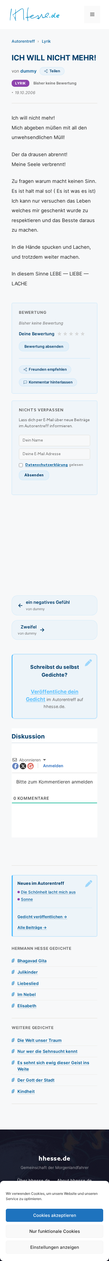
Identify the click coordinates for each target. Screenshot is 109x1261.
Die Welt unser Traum (39, 1040)
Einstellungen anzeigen (54, 1247)
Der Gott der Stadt (35, 1080)
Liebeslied (28, 983)
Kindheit (26, 1091)
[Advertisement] (54, 545)
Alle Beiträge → (32, 927)
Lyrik (46, 41)
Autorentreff (23, 41)
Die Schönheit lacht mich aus (48, 892)
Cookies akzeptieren (54, 1215)
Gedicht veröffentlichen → (42, 916)
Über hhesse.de (33, 1180)
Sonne (27, 899)
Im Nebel (26, 994)
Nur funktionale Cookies (54, 1231)
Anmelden (52, 765)
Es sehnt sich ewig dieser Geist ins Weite (53, 1065)
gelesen (54, 465)
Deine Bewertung (36, 333)
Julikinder (27, 972)
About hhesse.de (74, 1180)
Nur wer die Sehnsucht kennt (47, 1051)
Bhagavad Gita (32, 960)
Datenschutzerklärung (46, 465)
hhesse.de (54, 1159)
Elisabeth (26, 1005)
